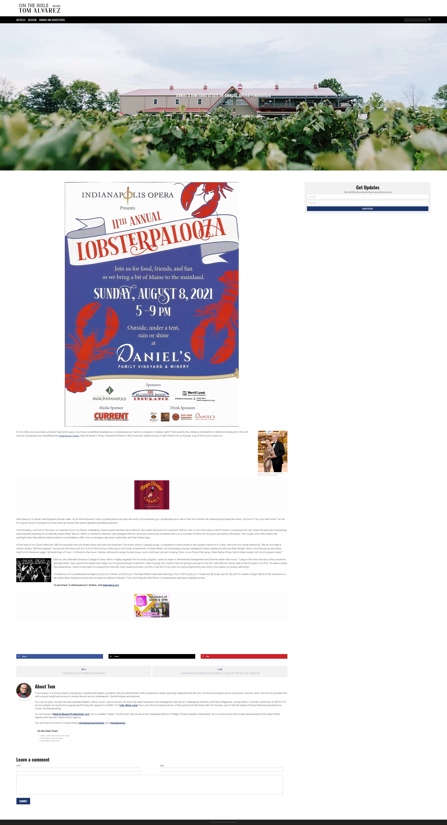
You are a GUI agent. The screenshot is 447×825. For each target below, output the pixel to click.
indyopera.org (111, 585)
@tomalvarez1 (117, 723)
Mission (32, 20)
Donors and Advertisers (52, 20)
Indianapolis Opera (69, 435)
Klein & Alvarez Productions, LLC (71, 714)
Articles (20, 20)
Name (18, 766)
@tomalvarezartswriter (91, 723)
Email (162, 766)
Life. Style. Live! (129, 705)
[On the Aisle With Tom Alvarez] (39, 8)
